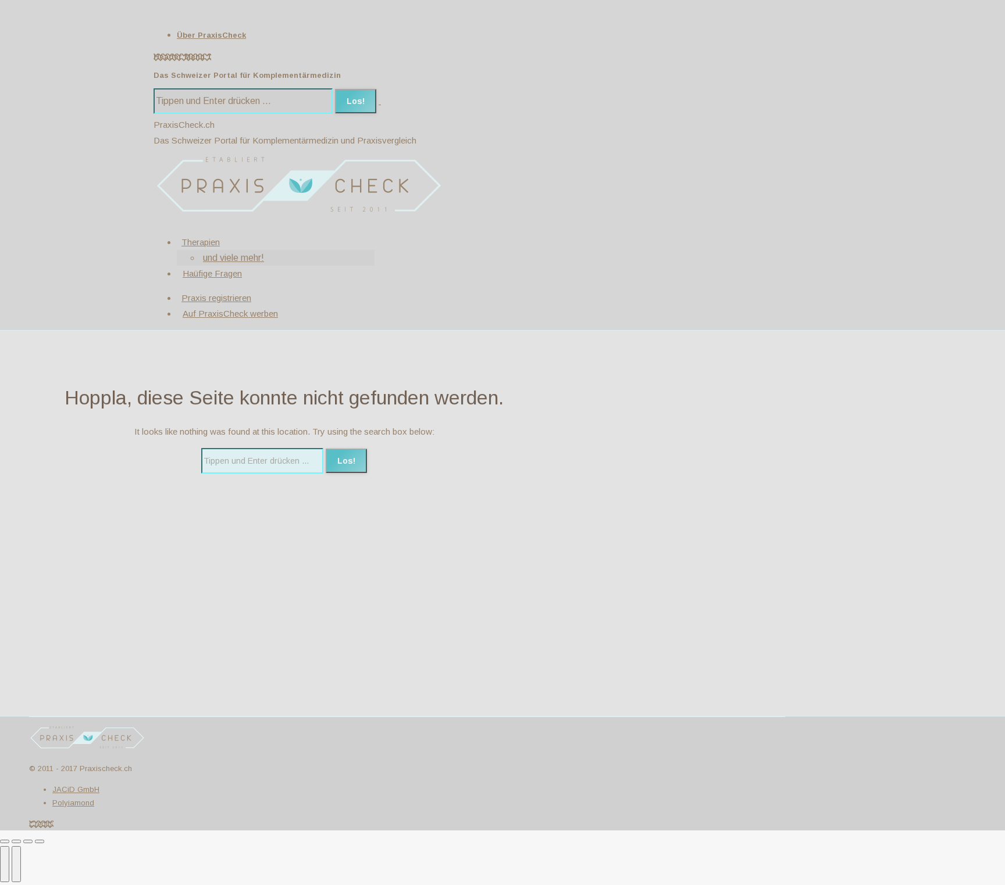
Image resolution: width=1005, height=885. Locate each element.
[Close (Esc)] (4, 841)
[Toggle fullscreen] (28, 841)
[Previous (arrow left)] (4, 864)
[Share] (16, 841)
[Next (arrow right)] (16, 864)
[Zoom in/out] (39, 841)
